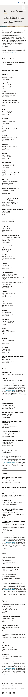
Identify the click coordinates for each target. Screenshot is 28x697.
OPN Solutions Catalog (9, 390)
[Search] (16, 3)
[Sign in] (22, 3)
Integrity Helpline (14, 688)
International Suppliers (10, 63)
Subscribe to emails (6, 688)
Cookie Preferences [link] (5, 685)
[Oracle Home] (6, 3)
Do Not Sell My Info (18, 683)
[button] (3, 3)
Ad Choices (13, 685)
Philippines (22, 62)
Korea (16, 62)
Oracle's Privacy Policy (15, 52)
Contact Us (21, 688)
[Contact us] (25, 3)
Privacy (12, 683)
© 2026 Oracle (5, 683)
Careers (18, 685)
